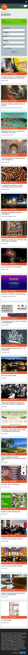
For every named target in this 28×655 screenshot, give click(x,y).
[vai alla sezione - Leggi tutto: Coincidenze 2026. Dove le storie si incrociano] (14, 315)
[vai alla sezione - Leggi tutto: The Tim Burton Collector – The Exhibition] (14, 342)
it (24, 6)
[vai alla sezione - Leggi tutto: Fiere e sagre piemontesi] (14, 505)
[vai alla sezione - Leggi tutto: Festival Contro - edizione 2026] (14, 287)
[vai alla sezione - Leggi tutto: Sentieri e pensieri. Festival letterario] (14, 206)
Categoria (5, 32)
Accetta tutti (22, 652)
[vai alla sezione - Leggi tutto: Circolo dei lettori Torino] (14, 559)
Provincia (5, 40)
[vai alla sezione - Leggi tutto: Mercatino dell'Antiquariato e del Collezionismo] (14, 586)
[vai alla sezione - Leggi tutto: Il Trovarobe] (14, 614)
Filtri (24, 21)
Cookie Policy (16, 649)
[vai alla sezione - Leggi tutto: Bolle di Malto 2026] (14, 369)
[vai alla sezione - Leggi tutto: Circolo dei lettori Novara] (14, 532)
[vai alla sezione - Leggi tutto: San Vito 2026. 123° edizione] (14, 260)
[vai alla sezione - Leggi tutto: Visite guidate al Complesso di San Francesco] (14, 152)
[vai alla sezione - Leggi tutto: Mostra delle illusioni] (14, 478)
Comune (5, 36)
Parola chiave (6, 28)
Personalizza (15, 652)
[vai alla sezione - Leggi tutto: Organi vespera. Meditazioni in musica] (14, 97)
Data (4, 44)
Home (2, 12)
